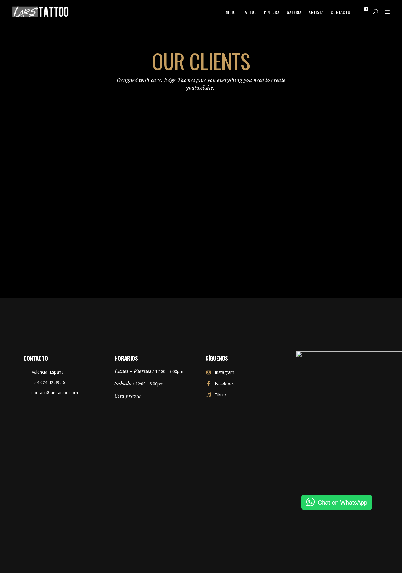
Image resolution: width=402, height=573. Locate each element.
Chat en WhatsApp (342, 502)
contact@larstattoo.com (54, 392)
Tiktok (221, 394)
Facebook (224, 383)
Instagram (224, 372)
